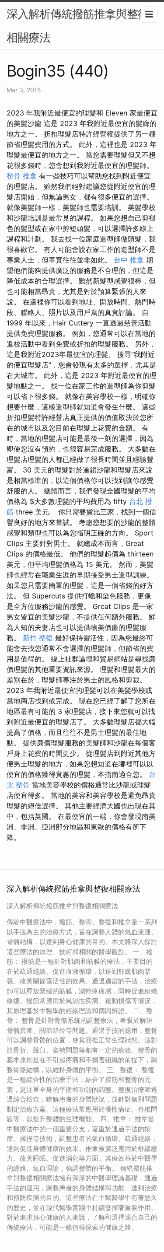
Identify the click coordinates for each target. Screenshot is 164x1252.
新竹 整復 (38, 637)
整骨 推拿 (22, 175)
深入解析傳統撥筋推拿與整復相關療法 (78, 25)
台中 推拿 (129, 259)
